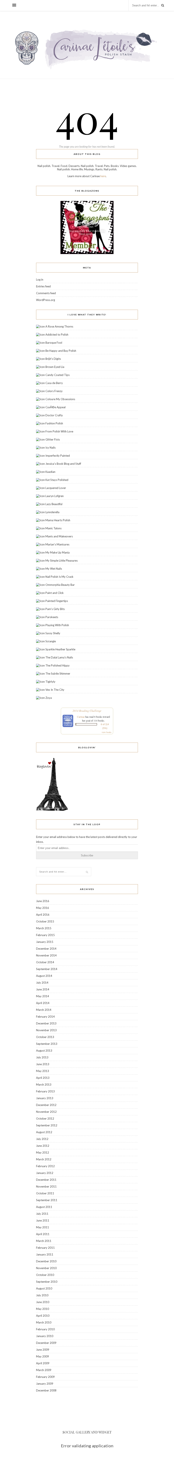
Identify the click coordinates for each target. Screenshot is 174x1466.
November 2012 (46, 1111)
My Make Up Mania (57, 552)
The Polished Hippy (57, 665)
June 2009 (42, 1349)
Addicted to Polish (56, 334)
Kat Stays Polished (56, 480)
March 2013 (43, 1084)
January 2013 (44, 1098)
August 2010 (44, 1288)
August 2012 (44, 1132)
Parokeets (51, 617)
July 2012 (42, 1139)
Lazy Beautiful (53, 504)
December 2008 (46, 1390)
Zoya (48, 697)
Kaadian (50, 471)
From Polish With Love (59, 431)
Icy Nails (50, 447)
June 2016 (42, 901)
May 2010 (42, 1309)
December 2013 (46, 1023)
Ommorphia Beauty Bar (60, 584)
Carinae (81, 716)
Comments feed (46, 293)
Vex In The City (54, 689)
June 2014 (42, 989)
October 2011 (45, 1193)
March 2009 (43, 1370)
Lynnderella (52, 512)
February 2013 (45, 1091)
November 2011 (46, 1186)
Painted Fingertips (56, 601)
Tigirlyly (50, 681)
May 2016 (42, 908)
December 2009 (46, 1343)
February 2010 (45, 1329)
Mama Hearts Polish (57, 520)
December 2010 (46, 1261)
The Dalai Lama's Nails (59, 657)
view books (106, 732)
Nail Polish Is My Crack (59, 576)
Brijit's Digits (53, 358)
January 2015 (44, 941)
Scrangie (50, 641)
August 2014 (44, 975)
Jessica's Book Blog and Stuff (63, 463)
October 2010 (45, 1275)
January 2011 (44, 1254)
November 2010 (46, 1268)
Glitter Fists (52, 439)
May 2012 (42, 1152)
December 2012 (46, 1105)
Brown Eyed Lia (54, 367)
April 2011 (42, 1234)
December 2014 (46, 948)
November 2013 (46, 1030)
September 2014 (46, 969)
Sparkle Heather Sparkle (60, 649)
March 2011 (43, 1241)
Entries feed (43, 286)
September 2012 (46, 1125)
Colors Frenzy (54, 391)
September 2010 (46, 1281)
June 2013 (42, 1064)
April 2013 (42, 1077)
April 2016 (42, 914)
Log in (39, 279)
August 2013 (44, 1050)
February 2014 (45, 1016)
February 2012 (45, 1166)
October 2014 (45, 962)
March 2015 (43, 928)
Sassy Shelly (52, 633)
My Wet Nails (53, 568)
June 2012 (42, 1145)
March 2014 (43, 1009)
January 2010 (44, 1336)
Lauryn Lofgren (54, 496)
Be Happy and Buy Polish (60, 350)
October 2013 (45, 1037)
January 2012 (44, 1173)
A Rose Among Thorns (59, 326)
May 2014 (42, 996)
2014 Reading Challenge (87, 711)
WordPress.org (45, 300)
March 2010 (43, 1322)
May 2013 (42, 1071)
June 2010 (42, 1302)
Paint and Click (54, 593)
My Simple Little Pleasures (61, 560)
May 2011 (42, 1227)
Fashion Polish (54, 423)
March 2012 (43, 1159)
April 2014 (42, 1003)
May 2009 (42, 1356)
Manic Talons (53, 528)
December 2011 (46, 1179)
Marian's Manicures (57, 544)
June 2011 (42, 1220)
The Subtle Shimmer (57, 673)
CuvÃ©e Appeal (55, 407)
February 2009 (45, 1376)
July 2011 (42, 1213)
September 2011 (46, 1200)
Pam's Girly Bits (55, 609)
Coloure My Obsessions (60, 399)
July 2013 (42, 1057)
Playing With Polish (57, 625)
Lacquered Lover (55, 488)
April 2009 (42, 1363)
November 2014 (46, 955)
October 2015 (45, 921)
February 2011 (45, 1247)
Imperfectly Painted (57, 455)
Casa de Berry (54, 383)
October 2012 (45, 1118)
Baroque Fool (53, 342)
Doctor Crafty (54, 415)
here (103, 176)
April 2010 (42, 1315)
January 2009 (44, 1383)
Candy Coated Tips (57, 375)
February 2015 (45, 935)
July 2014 (42, 982)
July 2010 (42, 1295)
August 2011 (44, 1207)
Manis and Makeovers (59, 536)
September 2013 (46, 1043)
